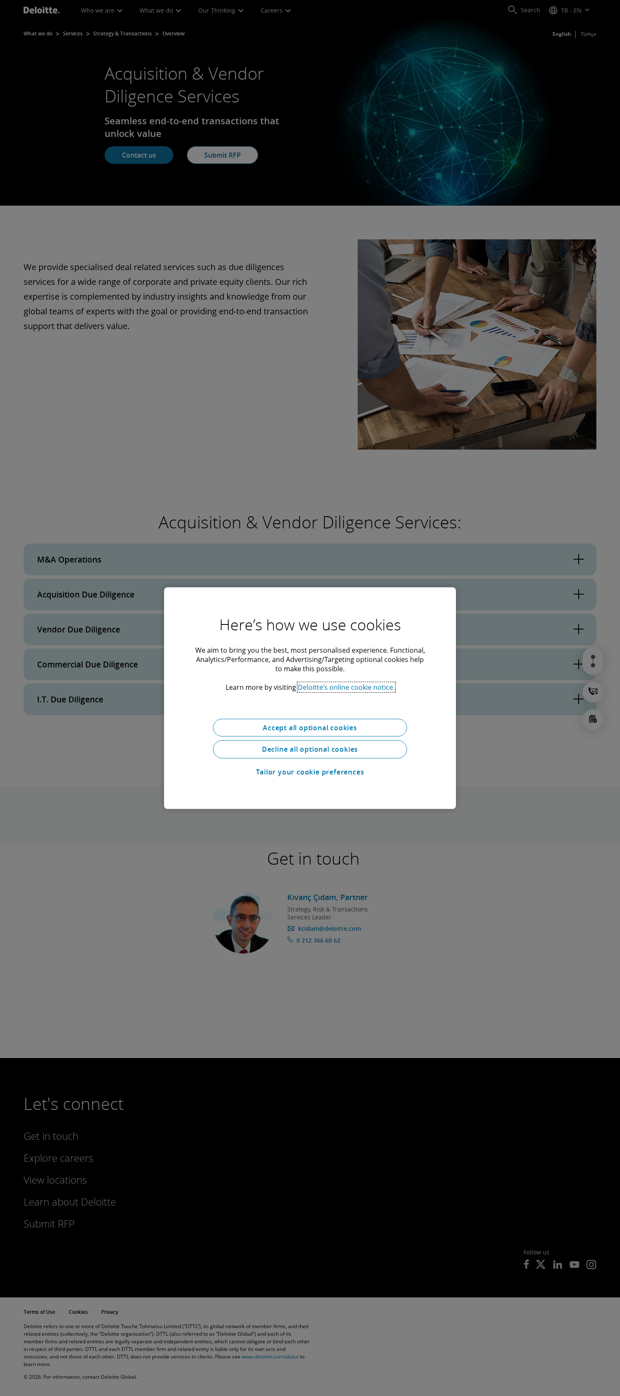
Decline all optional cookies (310, 749)
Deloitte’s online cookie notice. (346, 686)
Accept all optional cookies (310, 727)
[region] (310, 698)
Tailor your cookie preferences (310, 772)
